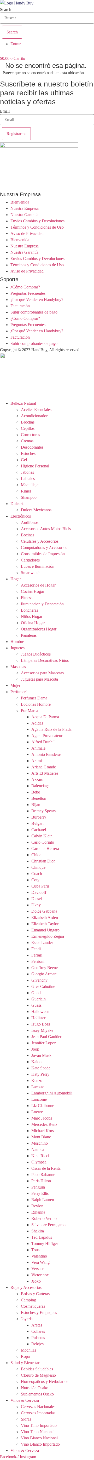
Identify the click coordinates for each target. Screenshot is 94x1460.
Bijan (35, 804)
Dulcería (17, 503)
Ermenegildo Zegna (47, 936)
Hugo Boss (40, 1024)
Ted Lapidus (41, 1237)
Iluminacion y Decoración (42, 604)
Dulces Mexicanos (36, 510)
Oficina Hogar (33, 623)
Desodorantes (32, 447)
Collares (38, 1331)
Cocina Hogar (32, 591)
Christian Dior (43, 861)
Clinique (38, 867)
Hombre (17, 641)
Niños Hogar (31, 616)
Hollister (38, 1018)
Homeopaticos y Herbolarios (44, 1381)
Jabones (27, 472)
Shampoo (29, 497)
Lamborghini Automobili (51, 1093)
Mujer (15, 685)
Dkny (36, 905)
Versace (37, 1268)
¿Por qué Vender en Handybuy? (36, 299)
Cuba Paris (40, 886)
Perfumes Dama (34, 698)
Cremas (27, 441)
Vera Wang (40, 1262)
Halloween (40, 1011)
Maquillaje (29, 485)
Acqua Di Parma (45, 717)
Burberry (38, 817)
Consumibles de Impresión (43, 554)
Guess (36, 1005)
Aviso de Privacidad (27, 233)
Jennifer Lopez (43, 1043)
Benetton (38, 798)
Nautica (37, 1149)
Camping (28, 1300)
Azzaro (37, 779)
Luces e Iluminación (37, 566)
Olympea (38, 1162)
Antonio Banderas (46, 754)
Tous (35, 1250)
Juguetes (17, 648)
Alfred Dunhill (43, 742)
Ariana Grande (43, 767)
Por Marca (29, 710)
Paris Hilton (41, 1181)
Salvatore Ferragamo (48, 1225)
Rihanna (38, 1212)
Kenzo (36, 1080)
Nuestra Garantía (24, 214)
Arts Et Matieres (44, 773)
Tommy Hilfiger (44, 1243)
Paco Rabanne (43, 1174)
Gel (24, 459)
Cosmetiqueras (33, 1306)
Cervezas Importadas (38, 1413)
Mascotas (18, 666)
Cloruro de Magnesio (38, 1375)
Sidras (26, 1419)
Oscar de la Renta (46, 1168)
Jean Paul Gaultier (46, 1036)
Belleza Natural (23, 403)
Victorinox (40, 1275)
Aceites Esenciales (36, 409)
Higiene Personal (35, 466)
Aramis (37, 760)
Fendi (36, 949)
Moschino (39, 1143)
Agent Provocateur (46, 735)
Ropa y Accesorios (26, 1287)
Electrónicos (20, 516)
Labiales (28, 478)
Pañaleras (29, 635)
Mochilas (28, 1350)
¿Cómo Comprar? (25, 287)
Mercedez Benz (44, 1124)
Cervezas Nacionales (38, 1406)
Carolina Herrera (45, 848)
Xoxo (36, 1281)
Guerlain (38, 999)
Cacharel (38, 829)
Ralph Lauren (42, 1199)
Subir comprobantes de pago (33, 312)
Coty (35, 880)
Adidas (37, 723)
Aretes (36, 1325)
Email (5, 111)
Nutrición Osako (34, 1388)
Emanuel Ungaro (45, 930)
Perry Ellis (40, 1193)
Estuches (28, 453)
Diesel (36, 898)
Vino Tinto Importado (39, 1425)
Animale (38, 748)
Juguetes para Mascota (39, 679)
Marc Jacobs (41, 1118)
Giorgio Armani (44, 974)
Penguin (38, 1187)
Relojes (37, 1344)
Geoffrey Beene (44, 967)
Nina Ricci (40, 1156)
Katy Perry (40, 1074)
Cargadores (30, 560)
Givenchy (39, 980)
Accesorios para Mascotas (42, 673)
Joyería (27, 1319)
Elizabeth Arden (44, 917)
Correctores (30, 434)
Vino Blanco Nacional (39, 1438)
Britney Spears (43, 811)
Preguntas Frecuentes (27, 293)
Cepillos (27, 428)
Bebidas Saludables (37, 1369)
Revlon (37, 1206)
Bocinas (27, 535)
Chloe (36, 855)
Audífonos (29, 522)
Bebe (35, 792)
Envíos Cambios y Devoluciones (37, 221)
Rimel (26, 491)
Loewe (37, 1112)
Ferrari (36, 955)
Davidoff (38, 892)
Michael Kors (42, 1130)
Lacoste (37, 1087)
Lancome (39, 1099)
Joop (35, 1049)
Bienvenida (19, 202)
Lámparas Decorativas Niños (45, 660)
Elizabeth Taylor (44, 924)
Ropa (25, 1356)
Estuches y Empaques (39, 1312)
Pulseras (38, 1337)
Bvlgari (37, 823)
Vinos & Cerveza (24, 1400)
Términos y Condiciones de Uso (37, 227)
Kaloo (36, 1061)
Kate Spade (40, 1068)
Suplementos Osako (37, 1394)
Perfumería (19, 692)
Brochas (27, 422)
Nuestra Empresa (24, 208)
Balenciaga (40, 786)
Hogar (15, 579)
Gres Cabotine (43, 986)
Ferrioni (37, 961)
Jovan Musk (41, 1055)
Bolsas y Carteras (35, 1293)
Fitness (26, 597)
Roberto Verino (44, 1218)
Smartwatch (30, 572)
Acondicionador (34, 416)
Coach (36, 873)
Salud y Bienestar (24, 1362)
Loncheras (29, 610)
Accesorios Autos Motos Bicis (46, 528)
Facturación (20, 306)
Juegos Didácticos (36, 654)
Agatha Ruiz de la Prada (51, 729)
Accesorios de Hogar (38, 585)
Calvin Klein (41, 836)
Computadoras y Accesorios (44, 547)
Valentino (39, 1256)
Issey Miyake (42, 1030)
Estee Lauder (42, 942)
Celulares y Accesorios (39, 541)
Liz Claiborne (42, 1105)
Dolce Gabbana (44, 911)
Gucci (36, 992)
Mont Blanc (41, 1137)
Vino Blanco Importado (40, 1444)
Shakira (37, 1231)
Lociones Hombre (36, 704)
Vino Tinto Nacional (38, 1431)
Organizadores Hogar (38, 629)
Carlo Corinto (42, 842)
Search (5, 10)
